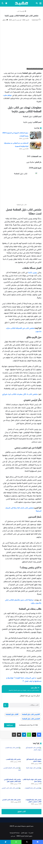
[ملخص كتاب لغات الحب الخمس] (11, 792)
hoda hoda (35, 20)
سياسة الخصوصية (15, 833)
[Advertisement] (21, 43)
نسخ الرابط (10, 725)
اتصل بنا (31, 833)
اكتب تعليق (22, 812)
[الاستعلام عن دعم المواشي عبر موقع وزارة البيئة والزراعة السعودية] (35, 145)
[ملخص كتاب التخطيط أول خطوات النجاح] (31, 752)
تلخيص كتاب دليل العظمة (30, 714)
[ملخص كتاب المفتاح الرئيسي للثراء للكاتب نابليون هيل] (11, 772)
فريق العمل (24, 833)
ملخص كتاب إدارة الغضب (13, 759)
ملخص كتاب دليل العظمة (30, 719)
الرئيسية (22, 11)
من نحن (13, 836)
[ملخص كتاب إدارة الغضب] (11, 752)
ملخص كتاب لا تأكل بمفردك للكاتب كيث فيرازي (20, 394)
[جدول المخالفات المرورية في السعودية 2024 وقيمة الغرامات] (35, 135)
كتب (18, 11)
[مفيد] (21, 3)
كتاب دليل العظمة (11, 714)
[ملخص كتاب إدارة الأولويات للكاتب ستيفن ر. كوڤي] (31, 792)
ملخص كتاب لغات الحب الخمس (11, 800)
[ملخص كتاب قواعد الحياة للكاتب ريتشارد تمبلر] (31, 772)
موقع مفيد (7, 95)
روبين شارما (32, 273)
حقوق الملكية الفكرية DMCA (24, 836)
